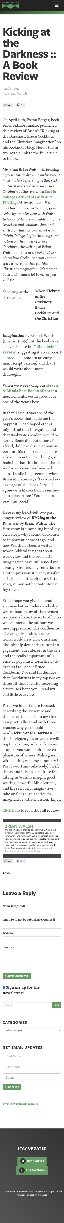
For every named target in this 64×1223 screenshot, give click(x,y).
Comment (9, 947)
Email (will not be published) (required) (29, 920)
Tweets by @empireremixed (20, 1103)
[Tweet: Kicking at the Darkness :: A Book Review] (8, 105)
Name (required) (14, 906)
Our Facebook (35, 1170)
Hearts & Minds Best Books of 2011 (31, 388)
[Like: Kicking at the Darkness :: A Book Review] (20, 105)
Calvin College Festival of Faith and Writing (29, 197)
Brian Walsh (17, 93)
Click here (11, 810)
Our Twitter (35, 1161)
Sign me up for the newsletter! (21, 990)
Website (8, 933)
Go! (57, 1005)
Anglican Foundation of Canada (32, 1194)
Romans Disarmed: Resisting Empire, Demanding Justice (28, 849)
